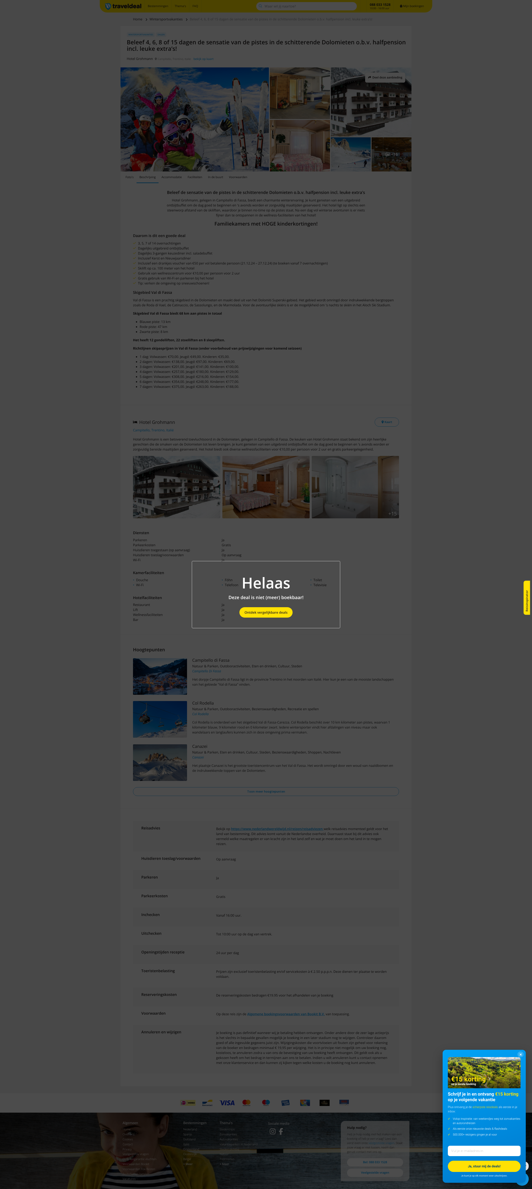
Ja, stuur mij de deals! (484, 1166)
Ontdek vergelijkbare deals (265, 612)
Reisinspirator (527, 601)
